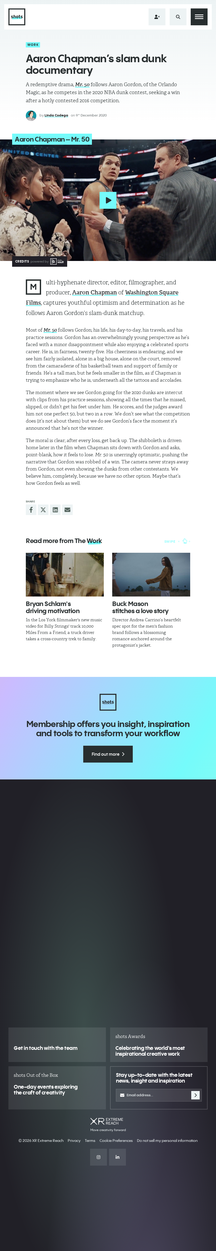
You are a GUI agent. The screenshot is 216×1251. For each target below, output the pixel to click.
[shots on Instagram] (98, 1157)
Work (33, 45)
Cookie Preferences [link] (116, 1140)
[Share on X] (43, 510)
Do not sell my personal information (167, 1140)
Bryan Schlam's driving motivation (53, 607)
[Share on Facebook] (31, 510)
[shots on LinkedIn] (117, 1157)
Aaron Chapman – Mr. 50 (52, 139)
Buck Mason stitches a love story (140, 607)
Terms (90, 1140)
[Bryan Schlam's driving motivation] (65, 575)
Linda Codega (56, 115)
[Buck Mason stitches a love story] (151, 575)
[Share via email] (67, 510)
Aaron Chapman (94, 292)
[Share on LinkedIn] (55, 510)
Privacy (74, 1140)
